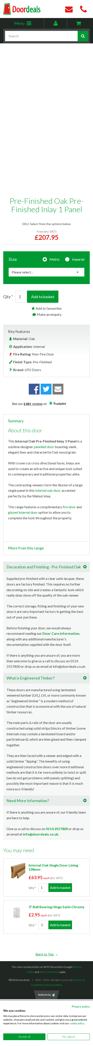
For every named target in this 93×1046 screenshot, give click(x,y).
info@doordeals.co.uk (40, 834)
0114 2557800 (57, 829)
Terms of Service (49, 972)
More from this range (26, 548)
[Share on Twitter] (46, 389)
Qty (7, 296)
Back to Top (44, 954)
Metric (55, 259)
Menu (29, 25)
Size (13, 259)
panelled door (44, 447)
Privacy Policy (54, 985)
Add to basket (42, 296)
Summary (16, 421)
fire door (69, 507)
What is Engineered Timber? (30, 678)
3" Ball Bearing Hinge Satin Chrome (56, 907)
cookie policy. (77, 1023)
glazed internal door (23, 512)
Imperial (78, 259)
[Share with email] (58, 389)
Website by (44, 994)
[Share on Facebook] (34, 389)
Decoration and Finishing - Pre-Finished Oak (43, 566)
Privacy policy (81, 1006)
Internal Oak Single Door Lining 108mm (53, 867)
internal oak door (47, 490)
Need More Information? (27, 800)
